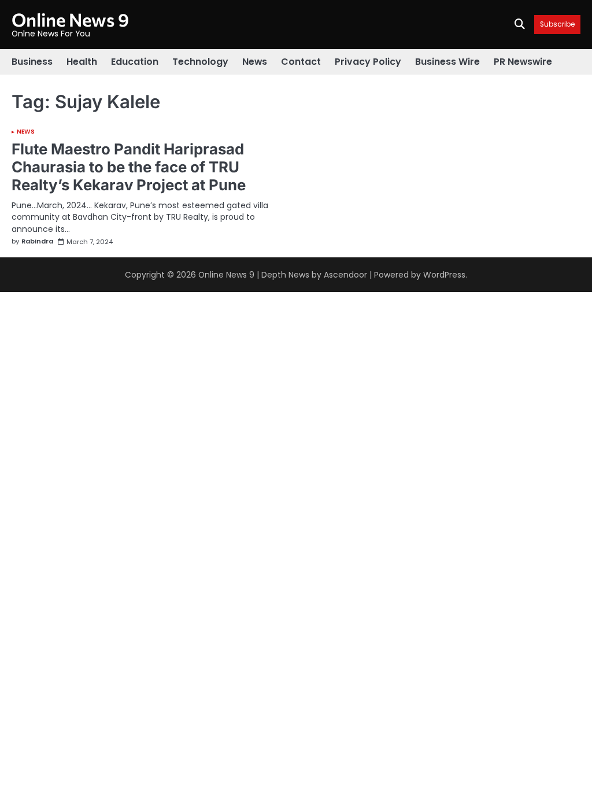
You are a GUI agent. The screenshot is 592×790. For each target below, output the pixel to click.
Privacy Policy (368, 61)
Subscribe (557, 24)
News (254, 61)
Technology (200, 61)
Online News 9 (70, 19)
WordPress (444, 274)
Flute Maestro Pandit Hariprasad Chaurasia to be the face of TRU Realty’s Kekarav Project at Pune (129, 167)
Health (81, 61)
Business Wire (447, 61)
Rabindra (37, 242)
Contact (301, 61)
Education (134, 61)
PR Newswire (523, 61)
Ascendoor (345, 274)
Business (32, 61)
